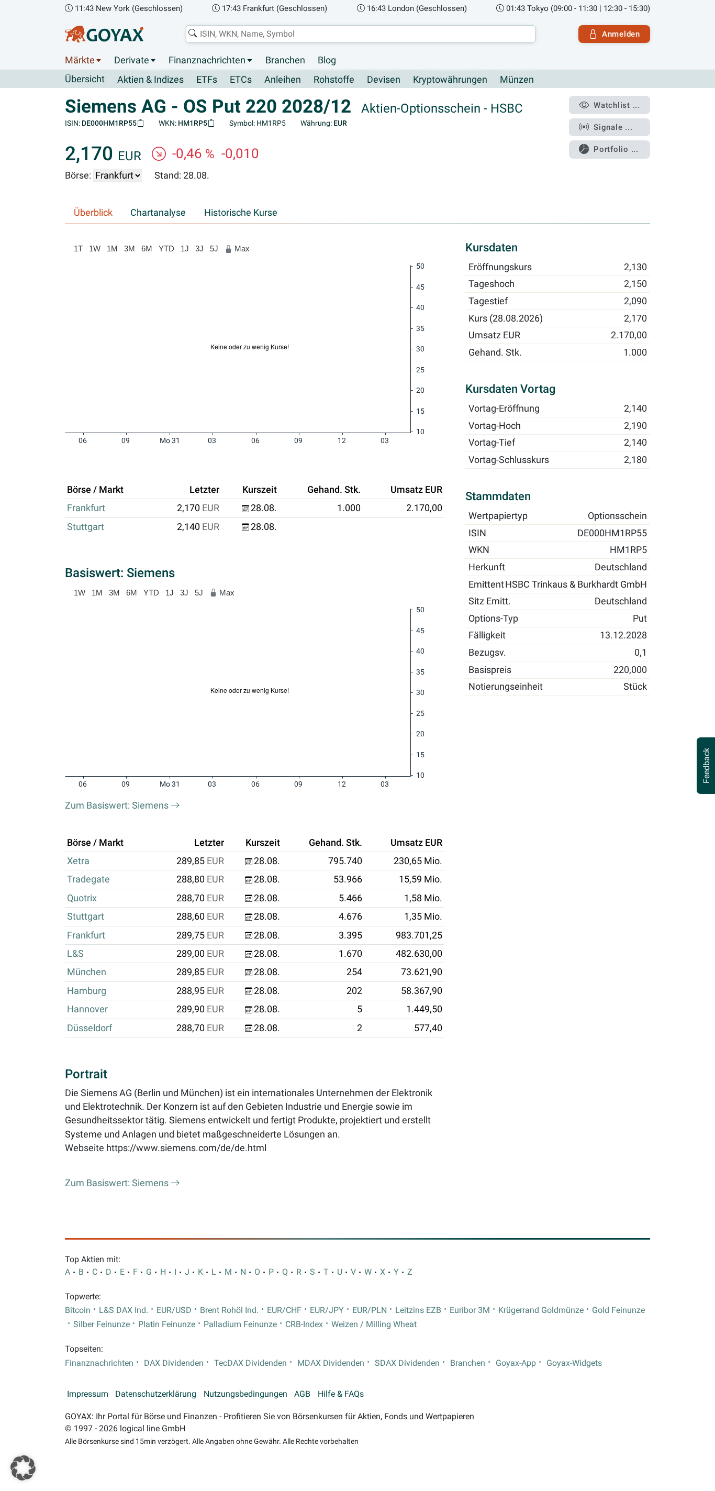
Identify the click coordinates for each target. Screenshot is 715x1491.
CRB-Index (304, 1324)
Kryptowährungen (450, 79)
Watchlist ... (617, 105)
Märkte (80, 60)
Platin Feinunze (166, 1324)
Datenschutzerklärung (155, 1394)
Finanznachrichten (207, 60)
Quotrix (82, 898)
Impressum (87, 1394)
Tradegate (88, 879)
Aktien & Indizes (150, 79)
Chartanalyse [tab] (158, 212)
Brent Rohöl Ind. (229, 1310)
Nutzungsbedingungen (245, 1394)
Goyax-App (516, 1363)
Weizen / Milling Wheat (374, 1324)
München (86, 972)
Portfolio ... (616, 149)
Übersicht (85, 79)
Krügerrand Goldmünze (541, 1310)
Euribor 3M (470, 1310)
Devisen (383, 79)
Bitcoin (78, 1310)
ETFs (206, 79)
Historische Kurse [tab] (240, 212)
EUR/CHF (284, 1310)
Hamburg (86, 991)
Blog (327, 60)
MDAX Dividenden (330, 1363)
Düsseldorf (89, 1028)
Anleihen (282, 79)
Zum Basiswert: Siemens (118, 805)
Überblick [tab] (93, 212)
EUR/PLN (369, 1310)
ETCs (241, 79)
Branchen (285, 60)
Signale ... (613, 127)
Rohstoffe (334, 79)
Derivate (131, 60)
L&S (75, 953)
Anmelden (621, 34)
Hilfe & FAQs (341, 1394)
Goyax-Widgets (574, 1363)
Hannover (87, 1009)
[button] (23, 1468)
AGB (302, 1394)
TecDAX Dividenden (250, 1363)
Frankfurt (86, 508)
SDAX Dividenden (407, 1363)
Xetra (78, 861)
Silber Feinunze (101, 1324)
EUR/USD (174, 1310)
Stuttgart (85, 527)
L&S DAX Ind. (123, 1310)
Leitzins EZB (418, 1310)
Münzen (517, 79)
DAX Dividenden (174, 1363)
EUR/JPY (327, 1310)
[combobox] (360, 34)
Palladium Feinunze (240, 1324)
